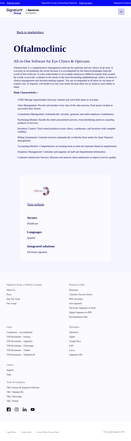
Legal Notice (11, 432)
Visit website (35, 204)
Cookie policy (26, 432)
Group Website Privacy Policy (47, 432)
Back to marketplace (30, 32)
